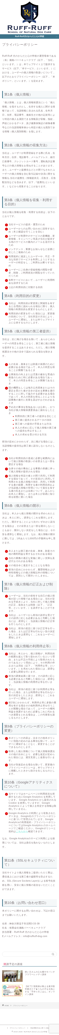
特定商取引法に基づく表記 (40, 1028)
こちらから (22, 831)
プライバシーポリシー (17, 1028)
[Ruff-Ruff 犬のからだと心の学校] (29, 32)
